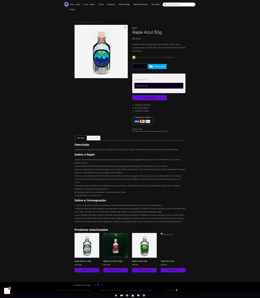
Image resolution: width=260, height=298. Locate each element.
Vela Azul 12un (168, 261)
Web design (171, 290)
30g (137, 131)
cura (143, 131)
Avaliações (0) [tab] (93, 138)
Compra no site (149, 97)
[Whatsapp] (102, 284)
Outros (72, 9)
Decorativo (155, 4)
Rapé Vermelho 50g (112, 261)
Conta (77, 4)
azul (139, 131)
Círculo (100, 4)
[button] (79, 4)
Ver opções (173, 270)
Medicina (148, 131)
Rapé (134, 28)
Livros (85, 4)
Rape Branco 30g (83, 261)
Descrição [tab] (80, 138)
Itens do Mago (124, 4)
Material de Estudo (140, 4)
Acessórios (111, 4)
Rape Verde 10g (139, 261)
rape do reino (159, 131)
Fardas (92, 4)
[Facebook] (98, 284)
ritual (165, 131)
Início (72, 4)
